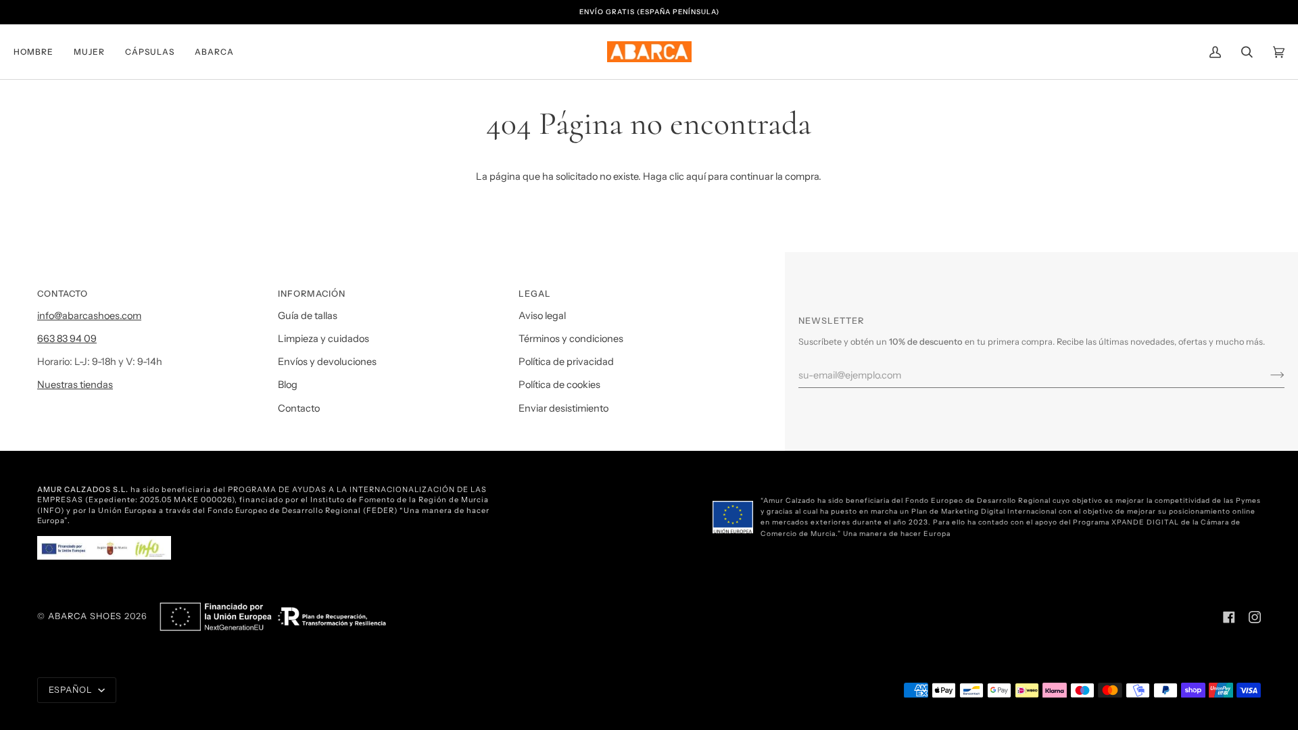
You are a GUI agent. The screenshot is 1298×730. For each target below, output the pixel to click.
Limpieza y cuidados (323, 339)
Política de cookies (559, 385)
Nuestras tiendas (75, 385)
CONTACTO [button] (62, 294)
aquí (696, 176)
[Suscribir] (1266, 375)
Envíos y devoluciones (327, 362)
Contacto (299, 408)
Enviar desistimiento (563, 408)
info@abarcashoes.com (89, 316)
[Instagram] (1255, 617)
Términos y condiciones (571, 339)
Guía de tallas (307, 316)
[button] (39, 51)
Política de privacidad (566, 362)
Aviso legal (542, 316)
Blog (287, 385)
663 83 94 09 (67, 339)
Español (72, 690)
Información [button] (311, 294)
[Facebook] (1229, 617)
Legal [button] (535, 294)
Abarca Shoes (85, 616)
